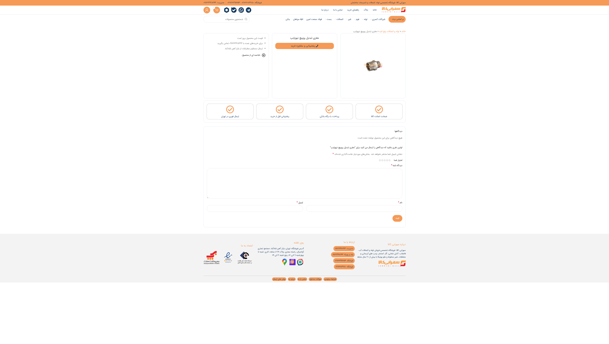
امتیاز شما (398, 160)
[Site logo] (394, 10)
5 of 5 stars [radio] (380, 160)
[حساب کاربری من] (207, 10)
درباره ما (292, 279)
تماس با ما (302, 279)
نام (400, 202)
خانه (404, 31)
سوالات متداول (315, 279)
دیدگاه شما (396, 165)
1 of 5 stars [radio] (389, 160)
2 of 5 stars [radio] (387, 160)
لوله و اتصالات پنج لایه (389, 31)
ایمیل (300, 202)
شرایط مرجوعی (330, 279)
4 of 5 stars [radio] (382, 160)
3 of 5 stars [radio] (385, 160)
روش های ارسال (279, 279)
